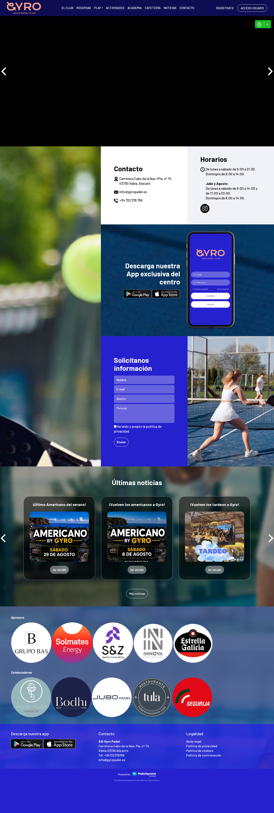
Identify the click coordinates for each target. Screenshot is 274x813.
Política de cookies (199, 750)
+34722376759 (114, 755)
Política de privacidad (201, 746)
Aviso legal (193, 741)
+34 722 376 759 (130, 200)
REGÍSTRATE (225, 8)
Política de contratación (203, 755)
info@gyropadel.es (133, 192)
